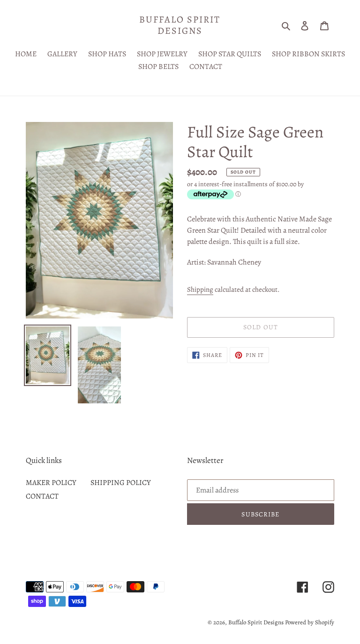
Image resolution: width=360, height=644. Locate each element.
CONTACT (42, 496)
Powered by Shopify (309, 622)
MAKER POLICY (51, 482)
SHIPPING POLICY (120, 482)
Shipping (200, 289)
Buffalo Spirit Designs (179, 25)
